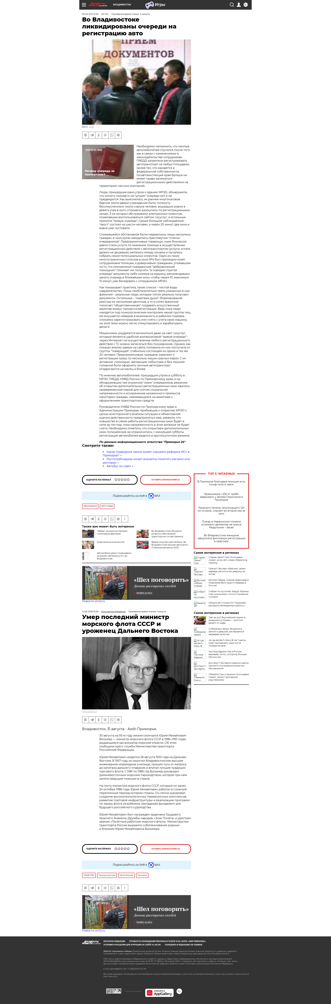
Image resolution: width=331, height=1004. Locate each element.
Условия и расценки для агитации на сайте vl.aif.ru (132, 945)
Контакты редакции (114, 941)
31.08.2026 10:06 (90, 611)
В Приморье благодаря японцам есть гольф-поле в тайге (221, 483)
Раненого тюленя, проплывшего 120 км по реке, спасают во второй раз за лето (221, 510)
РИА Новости (89, 711)
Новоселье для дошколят (111, 542)
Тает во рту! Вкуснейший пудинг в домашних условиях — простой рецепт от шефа (227, 620)
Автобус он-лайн (119, 466)
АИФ (91, 127)
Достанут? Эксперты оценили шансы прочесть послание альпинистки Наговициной (229, 666)
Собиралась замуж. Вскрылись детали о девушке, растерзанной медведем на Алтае (226, 631)
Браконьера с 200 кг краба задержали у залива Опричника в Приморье (221, 497)
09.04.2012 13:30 (90, 14)
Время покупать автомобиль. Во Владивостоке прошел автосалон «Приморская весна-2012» (169, 545)
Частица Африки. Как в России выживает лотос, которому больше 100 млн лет (228, 654)
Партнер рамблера (133, 991)
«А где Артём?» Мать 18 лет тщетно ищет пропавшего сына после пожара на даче (227, 643)
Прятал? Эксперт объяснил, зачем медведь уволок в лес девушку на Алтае (227, 571)
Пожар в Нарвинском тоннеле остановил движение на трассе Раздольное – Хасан (221, 524)
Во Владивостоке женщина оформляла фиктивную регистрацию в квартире (221, 538)
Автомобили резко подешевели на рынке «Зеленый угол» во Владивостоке (114, 556)
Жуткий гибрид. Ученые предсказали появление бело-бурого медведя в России (229, 583)
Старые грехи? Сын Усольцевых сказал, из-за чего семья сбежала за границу (228, 560)
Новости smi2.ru (93, 601)
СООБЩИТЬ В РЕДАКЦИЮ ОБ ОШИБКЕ (183, 945)
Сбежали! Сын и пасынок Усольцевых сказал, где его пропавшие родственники (229, 677)
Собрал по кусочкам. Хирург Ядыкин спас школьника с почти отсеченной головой (229, 594)
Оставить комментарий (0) (165, 480)
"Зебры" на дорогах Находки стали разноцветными (112, 532)
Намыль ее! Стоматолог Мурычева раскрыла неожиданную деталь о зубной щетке (227, 605)
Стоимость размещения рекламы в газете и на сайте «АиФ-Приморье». (167, 941)
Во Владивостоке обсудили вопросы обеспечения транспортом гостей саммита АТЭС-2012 (167, 535)
